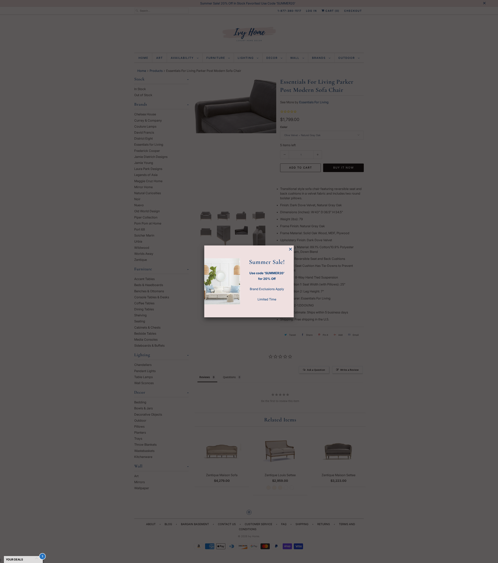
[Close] (290, 249)
